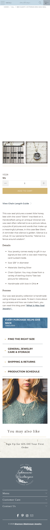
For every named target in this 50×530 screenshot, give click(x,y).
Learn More (10, 325)
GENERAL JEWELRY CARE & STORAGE (20, 350)
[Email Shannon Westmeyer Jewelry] (32, 515)
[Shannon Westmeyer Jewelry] (25, 2)
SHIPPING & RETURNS (21, 361)
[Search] (40, 2)
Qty (4, 178)
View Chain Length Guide (16, 203)
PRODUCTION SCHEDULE (24, 371)
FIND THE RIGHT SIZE (21, 339)
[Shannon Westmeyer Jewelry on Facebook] (18, 515)
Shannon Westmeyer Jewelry (28, 524)
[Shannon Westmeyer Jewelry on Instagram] (27, 515)
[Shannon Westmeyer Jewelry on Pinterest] (23, 515)
